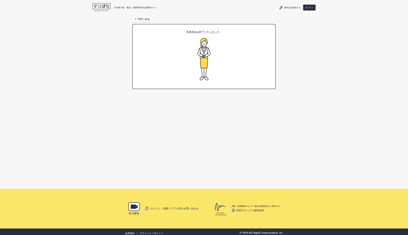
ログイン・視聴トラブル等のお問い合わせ (174, 208)
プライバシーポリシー (152, 233)
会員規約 (130, 233)
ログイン (309, 7)
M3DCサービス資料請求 (250, 210)
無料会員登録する (292, 8)
